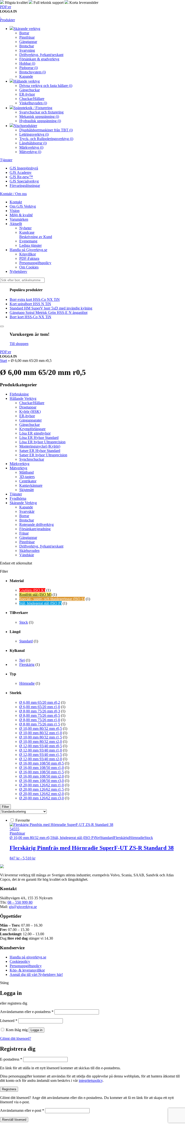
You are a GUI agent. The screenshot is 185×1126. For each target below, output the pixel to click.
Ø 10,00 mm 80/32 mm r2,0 (40, 741)
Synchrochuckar (31, 459)
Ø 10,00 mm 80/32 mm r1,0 (40, 733)
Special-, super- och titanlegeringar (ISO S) (52, 599)
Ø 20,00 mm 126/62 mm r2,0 (41, 794)
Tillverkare (19, 613)
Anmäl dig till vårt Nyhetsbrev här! (36, 974)
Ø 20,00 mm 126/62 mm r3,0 (41, 798)
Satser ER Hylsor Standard (39, 451)
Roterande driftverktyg (36, 524)
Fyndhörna (18, 498)
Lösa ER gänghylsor (35, 433)
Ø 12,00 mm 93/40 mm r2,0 (40, 759)
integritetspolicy (91, 1080)
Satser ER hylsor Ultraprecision (43, 455)
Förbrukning (19, 394)
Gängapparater (30, 420)
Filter (5, 807)
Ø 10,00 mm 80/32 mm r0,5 (40, 728)
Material (17, 581)
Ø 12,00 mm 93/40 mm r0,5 (40, 746)
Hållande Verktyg (23, 398)
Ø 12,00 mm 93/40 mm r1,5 (40, 755)
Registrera (9, 1089)
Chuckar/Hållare (31, 403)
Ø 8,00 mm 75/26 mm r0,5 (39, 715)
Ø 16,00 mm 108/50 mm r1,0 (41, 768)
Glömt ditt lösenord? (15, 1038)
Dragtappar (27, 407)
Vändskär (26, 555)
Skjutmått (26, 490)
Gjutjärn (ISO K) (32, 590)
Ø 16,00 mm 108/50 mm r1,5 (41, 772)
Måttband (26, 472)
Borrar (24, 516)
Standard (26, 641)
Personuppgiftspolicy (26, 966)
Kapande (26, 507)
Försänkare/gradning (35, 529)
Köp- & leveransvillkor (27, 970)
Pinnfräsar (27, 542)
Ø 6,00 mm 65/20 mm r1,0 (39, 707)
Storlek (15, 693)
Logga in (36, 1030)
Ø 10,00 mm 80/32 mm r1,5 (40, 737)
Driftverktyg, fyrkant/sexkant (41, 546)
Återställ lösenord (14, 1119)
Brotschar (26, 520)
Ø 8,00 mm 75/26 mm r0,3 (39, 711)
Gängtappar (28, 537)
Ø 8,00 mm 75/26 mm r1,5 (39, 724)
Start (3, 361)
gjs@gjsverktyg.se (23, 907)
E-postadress (11, 1059)
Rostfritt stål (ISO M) (35, 594)
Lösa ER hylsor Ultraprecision (42, 442)
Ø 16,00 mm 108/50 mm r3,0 (41, 781)
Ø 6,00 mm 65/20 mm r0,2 (39, 702)
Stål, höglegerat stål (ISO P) (40, 603)
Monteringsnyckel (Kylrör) (39, 446)
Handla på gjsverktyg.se (28, 957)
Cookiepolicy (20, 961)
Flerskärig (26, 664)
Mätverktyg (18, 468)
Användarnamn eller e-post (22, 1110)
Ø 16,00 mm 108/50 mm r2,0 (41, 776)
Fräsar (24, 533)
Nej (22, 660)
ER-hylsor (27, 416)
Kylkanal (17, 650)
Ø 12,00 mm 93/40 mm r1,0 (40, 750)
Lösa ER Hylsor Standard (39, 438)
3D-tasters (27, 477)
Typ (13, 674)
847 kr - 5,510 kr (22, 858)
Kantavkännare (30, 485)
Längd (15, 632)
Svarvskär (26, 511)
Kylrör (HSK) (30, 411)
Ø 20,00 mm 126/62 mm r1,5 (41, 789)
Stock (23, 622)
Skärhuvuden (29, 551)
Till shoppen (19, 344)
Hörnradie (27, 683)
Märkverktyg (19, 464)
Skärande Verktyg (23, 503)
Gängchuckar (29, 424)
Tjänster (16, 494)
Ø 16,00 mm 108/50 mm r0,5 (41, 763)
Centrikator (27, 481)
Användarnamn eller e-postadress (26, 1012)
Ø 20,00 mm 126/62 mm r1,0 (41, 785)
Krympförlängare (32, 429)
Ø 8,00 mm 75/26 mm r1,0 (39, 720)
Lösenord (8, 1021)
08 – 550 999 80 (20, 902)
